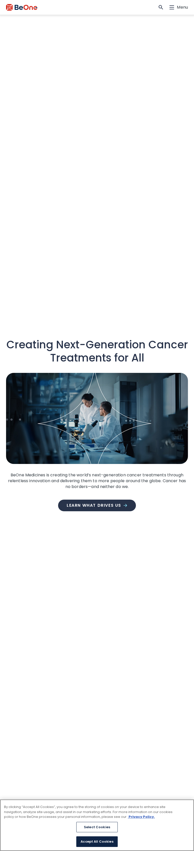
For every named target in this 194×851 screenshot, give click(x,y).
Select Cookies (97, 827)
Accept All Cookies (97, 841)
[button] (161, 7)
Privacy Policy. (141, 816)
